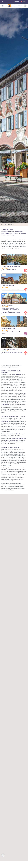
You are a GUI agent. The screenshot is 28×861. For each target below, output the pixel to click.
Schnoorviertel (4, 421)
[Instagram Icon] (2, 2)
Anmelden (16, 1)
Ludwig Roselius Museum (11, 440)
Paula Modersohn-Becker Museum (18, 438)
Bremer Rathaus (17, 374)
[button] (3, 855)
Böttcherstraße (18, 433)
